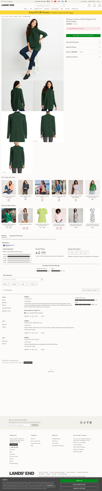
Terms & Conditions (43, 472)
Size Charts (12, 454)
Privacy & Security (71, 472)
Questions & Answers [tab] (16, 236)
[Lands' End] (7, 5)
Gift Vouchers (55, 443)
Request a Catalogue (78, 449)
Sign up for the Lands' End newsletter (18, 420)
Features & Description (72, 42)
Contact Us (12, 449)
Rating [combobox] (5, 284)
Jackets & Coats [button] (38, 8)
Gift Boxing (55, 441)
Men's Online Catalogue (79, 447)
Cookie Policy (50, 485)
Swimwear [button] (46, 8)
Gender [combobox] (14, 284)
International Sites (62, 474)
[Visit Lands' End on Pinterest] (90, 422)
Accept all (79, 480)
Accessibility (41, 474)
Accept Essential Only (79, 484)
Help (98, 1)
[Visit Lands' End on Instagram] (81, 422)
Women (6, 16)
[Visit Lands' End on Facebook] (87, 422)
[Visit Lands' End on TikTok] (84, 422)
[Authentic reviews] (9, 245)
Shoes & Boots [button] (55, 8)
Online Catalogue (8, 1)
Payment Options (14, 463)
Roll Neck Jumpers (27, 16)
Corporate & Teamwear (58, 445)
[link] (44, 252)
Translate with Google (29, 329)
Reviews (4, 236)
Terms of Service (78, 476)
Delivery (11, 459)
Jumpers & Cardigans (13, 16)
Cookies (52, 472)
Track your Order (14, 456)
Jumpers (20, 16)
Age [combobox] (23, 284)
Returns (11, 461)
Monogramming (56, 438)
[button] (70, 252)
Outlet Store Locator (36, 443)
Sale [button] (62, 8)
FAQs (11, 452)
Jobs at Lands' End (35, 441)
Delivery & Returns (71, 47)
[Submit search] (63, 5)
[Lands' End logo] (22, 473)
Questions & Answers (72, 57)
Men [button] (31, 8)
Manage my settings (79, 488)
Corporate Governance (82, 472)
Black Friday (77, 451)
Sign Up (35, 425)
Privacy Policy (68, 476)
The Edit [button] (67, 8)
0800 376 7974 (91, 1)
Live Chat (84, 1)
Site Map (54, 474)
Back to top (51, 371)
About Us (33, 438)
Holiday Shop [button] (75, 8)
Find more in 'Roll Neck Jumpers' (83, 35)
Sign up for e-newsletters (79, 442)
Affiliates (48, 474)
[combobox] (92, 290)
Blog (32, 445)
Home (2, 16)
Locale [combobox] (32, 284)
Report (42, 316)
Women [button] (25, 8)
